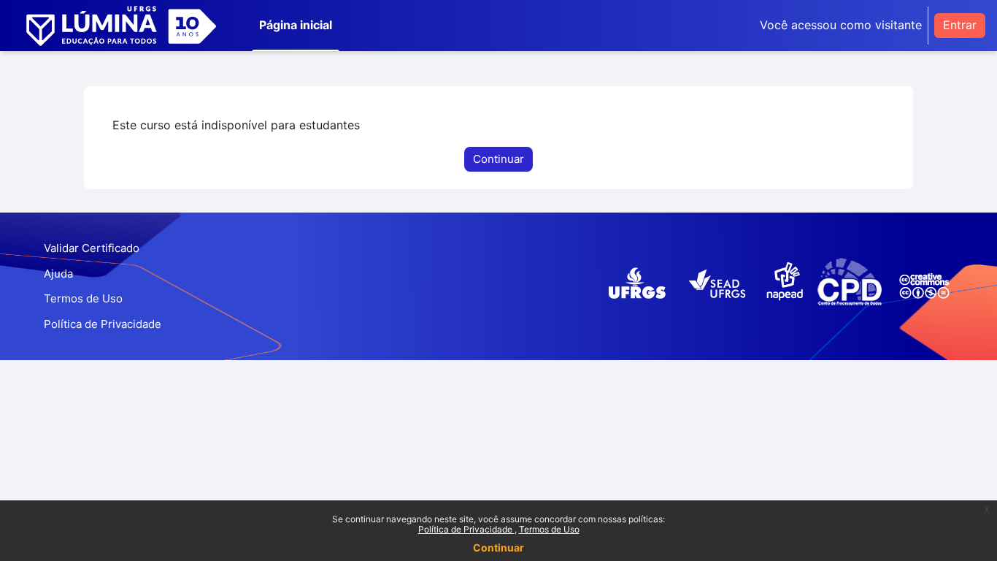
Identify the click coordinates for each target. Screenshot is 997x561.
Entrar (960, 25)
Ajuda (58, 273)
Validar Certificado (91, 248)
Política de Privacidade (466, 529)
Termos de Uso (549, 529)
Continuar (498, 547)
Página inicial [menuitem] (295, 25)
